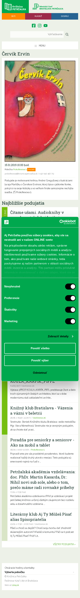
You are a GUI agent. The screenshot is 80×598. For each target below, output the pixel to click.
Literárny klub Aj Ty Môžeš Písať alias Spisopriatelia (40, 517)
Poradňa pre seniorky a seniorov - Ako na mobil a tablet (42, 442)
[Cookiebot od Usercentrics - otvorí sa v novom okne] (59, 222)
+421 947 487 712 (46, 174)
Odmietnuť (40, 372)
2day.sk (15, 585)
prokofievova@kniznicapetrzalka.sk (21, 174)
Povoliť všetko (40, 348)
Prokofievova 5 (20, 169)
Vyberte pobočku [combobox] (15, 572)
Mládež (38, 16)
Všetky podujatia (63, 544)
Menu (41, 46)
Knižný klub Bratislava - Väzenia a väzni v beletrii (41, 410)
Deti (13, 16)
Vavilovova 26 (39, 418)
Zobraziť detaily (58, 336)
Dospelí (65, 16)
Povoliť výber (40, 360)
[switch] (70, 298)
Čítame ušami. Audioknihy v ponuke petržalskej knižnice (37, 215)
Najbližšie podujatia (23, 203)
